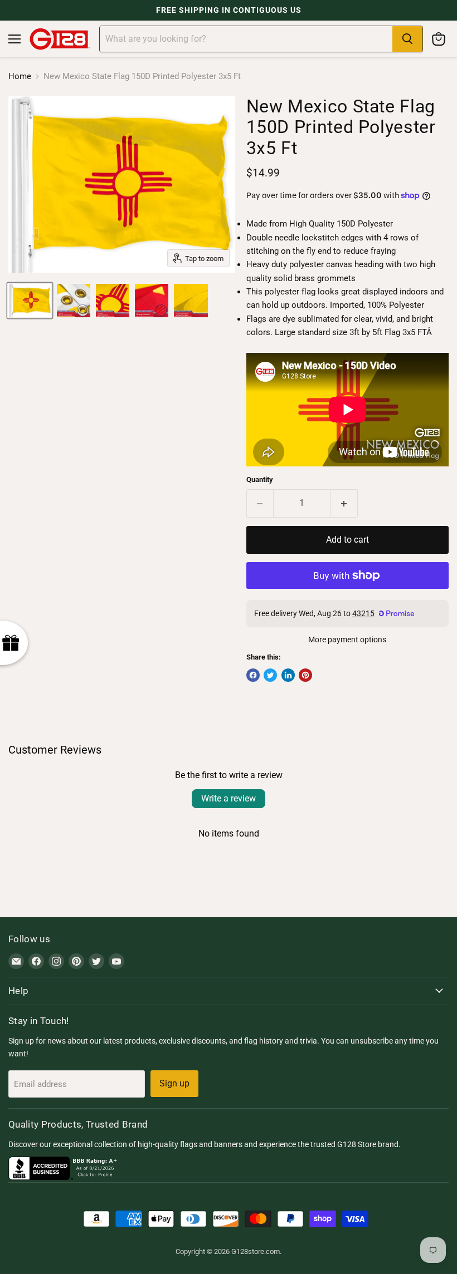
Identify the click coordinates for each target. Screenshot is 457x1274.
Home (19, 76)
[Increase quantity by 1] (344, 503)
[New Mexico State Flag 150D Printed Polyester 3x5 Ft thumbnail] (29, 300)
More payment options (347, 639)
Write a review (228, 798)
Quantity (259, 479)
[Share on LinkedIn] (288, 675)
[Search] (407, 39)
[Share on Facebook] (253, 675)
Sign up (174, 1083)
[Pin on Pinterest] (305, 675)
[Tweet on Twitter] (270, 675)
